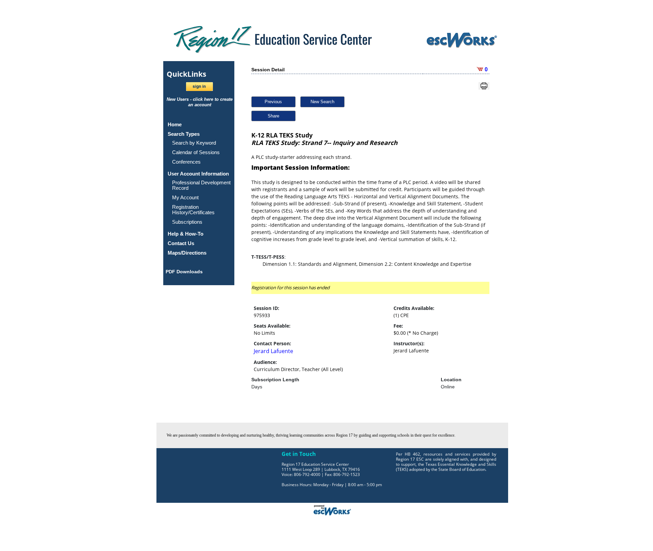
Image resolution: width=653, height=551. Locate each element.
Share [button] (273, 115)
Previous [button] (273, 101)
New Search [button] (322, 101)
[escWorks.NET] (332, 509)
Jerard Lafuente (273, 351)
